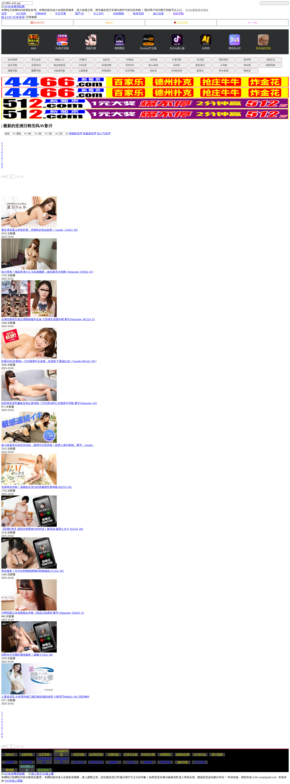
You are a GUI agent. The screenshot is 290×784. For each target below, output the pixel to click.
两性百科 (223, 59)
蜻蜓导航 (12, 70)
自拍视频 (118, 13)
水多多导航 (182, 22)
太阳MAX (36, 65)
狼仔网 (247, 59)
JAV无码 (21, 13)
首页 (4, 13)
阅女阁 (247, 65)
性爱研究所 (96, 762)
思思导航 (79, 754)
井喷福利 (106, 70)
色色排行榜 (148, 754)
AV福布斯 (106, 65)
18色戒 (153, 59)
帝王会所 (36, 59)
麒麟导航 (36, 70)
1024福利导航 (61, 752)
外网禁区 (165, 754)
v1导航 (223, 65)
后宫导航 (130, 70)
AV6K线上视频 (14, 780)
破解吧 (113, 762)
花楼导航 (165, 762)
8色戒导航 (59, 70)
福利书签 (182, 762)
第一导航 (252, 22)
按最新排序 (89, 133)
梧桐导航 (270, 65)
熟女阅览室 (59, 65)
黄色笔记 (200, 65)
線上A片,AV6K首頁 (13, 17)
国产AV (79, 13)
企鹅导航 (27, 754)
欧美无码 (138, 13)
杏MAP (109, 22)
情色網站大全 (27, 768)
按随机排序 (75, 133)
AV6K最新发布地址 (196, 10)
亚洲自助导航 (61, 760)
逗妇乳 (176, 65)
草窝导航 (27, 762)
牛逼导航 (176, 59)
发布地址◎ (44, 769)
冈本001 (130, 65)
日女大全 (79, 762)
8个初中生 (200, 754)
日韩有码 (40, 13)
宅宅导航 (200, 762)
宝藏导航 (113, 754)
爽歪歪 (247, 70)
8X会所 (83, 65)
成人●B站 (153, 65)
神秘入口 (59, 59)
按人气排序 (103, 133)
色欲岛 (106, 59)
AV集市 (83, 59)
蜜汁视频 (217, 754)
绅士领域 (223, 70)
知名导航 (178, 13)
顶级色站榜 (182, 754)
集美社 (200, 70)
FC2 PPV (98, 13)
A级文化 (270, 59)
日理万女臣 (130, 754)
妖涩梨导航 (96, 754)
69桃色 (130, 59)
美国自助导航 (44, 760)
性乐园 (200, 59)
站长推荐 (12, 59)
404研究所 (176, 70)
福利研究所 (39, 22)
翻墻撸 (10, 769)
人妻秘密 (83, 70)
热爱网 (10, 762)
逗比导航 (12, 65)
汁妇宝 (131, 762)
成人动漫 (158, 13)
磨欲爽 (148, 762)
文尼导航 (44, 754)
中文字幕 (60, 13)
